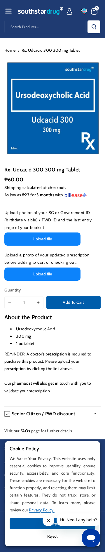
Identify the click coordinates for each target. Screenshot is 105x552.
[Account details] (69, 11)
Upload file (42, 239)
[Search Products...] (94, 26)
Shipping (13, 187)
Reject (52, 536)
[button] (8, 11)
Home (9, 50)
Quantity (12, 290)
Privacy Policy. (42, 510)
